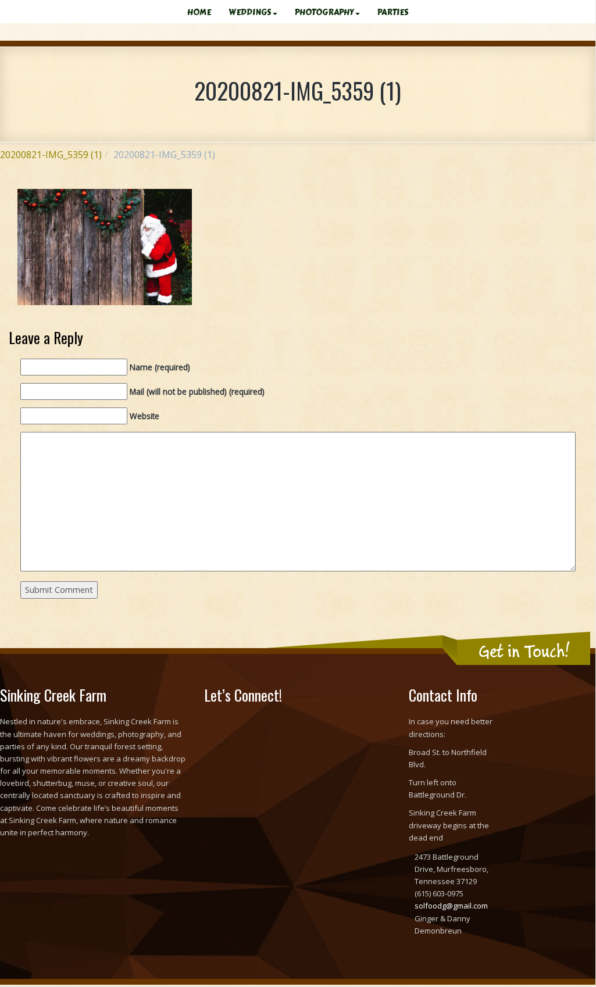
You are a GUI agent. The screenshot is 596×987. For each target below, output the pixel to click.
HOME (199, 12)
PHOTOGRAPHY (324, 12)
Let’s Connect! (243, 695)
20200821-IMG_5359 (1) (51, 154)
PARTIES (393, 12)
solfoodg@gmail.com (451, 905)
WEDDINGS (250, 12)
